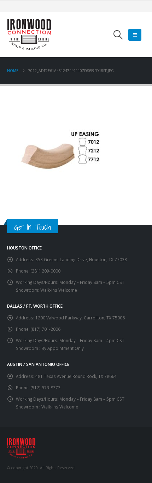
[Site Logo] (29, 34)
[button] (118, 34)
